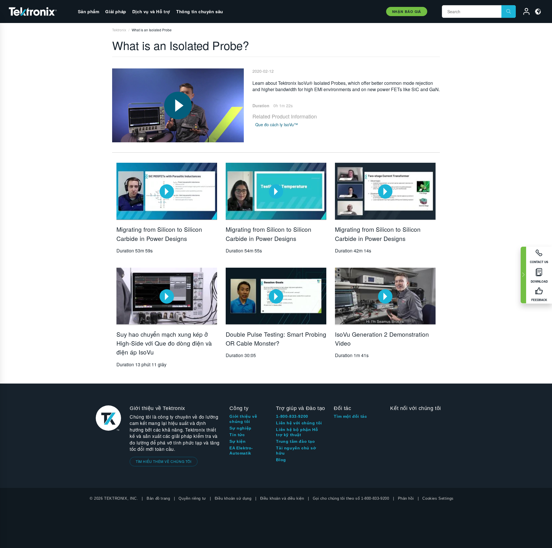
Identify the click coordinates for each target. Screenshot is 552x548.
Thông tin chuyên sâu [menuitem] (199, 11)
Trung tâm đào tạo (295, 441)
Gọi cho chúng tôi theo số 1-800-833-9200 (351, 498)
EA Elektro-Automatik (241, 450)
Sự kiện (237, 441)
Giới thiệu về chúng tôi (243, 419)
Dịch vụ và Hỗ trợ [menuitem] (151, 11)
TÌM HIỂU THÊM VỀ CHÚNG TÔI (163, 461)
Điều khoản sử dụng (233, 498)
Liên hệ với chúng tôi (299, 423)
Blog (281, 459)
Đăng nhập (524, 12)
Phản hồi (406, 498)
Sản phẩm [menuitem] (88, 11)
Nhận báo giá (406, 11)
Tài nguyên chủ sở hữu (296, 450)
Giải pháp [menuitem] (115, 11)
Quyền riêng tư (192, 498)
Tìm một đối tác (350, 416)
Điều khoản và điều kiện (282, 498)
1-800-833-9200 (292, 416)
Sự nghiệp (240, 428)
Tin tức (237, 434)
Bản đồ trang (158, 498)
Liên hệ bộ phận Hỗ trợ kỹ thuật (297, 432)
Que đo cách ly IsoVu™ (276, 124)
